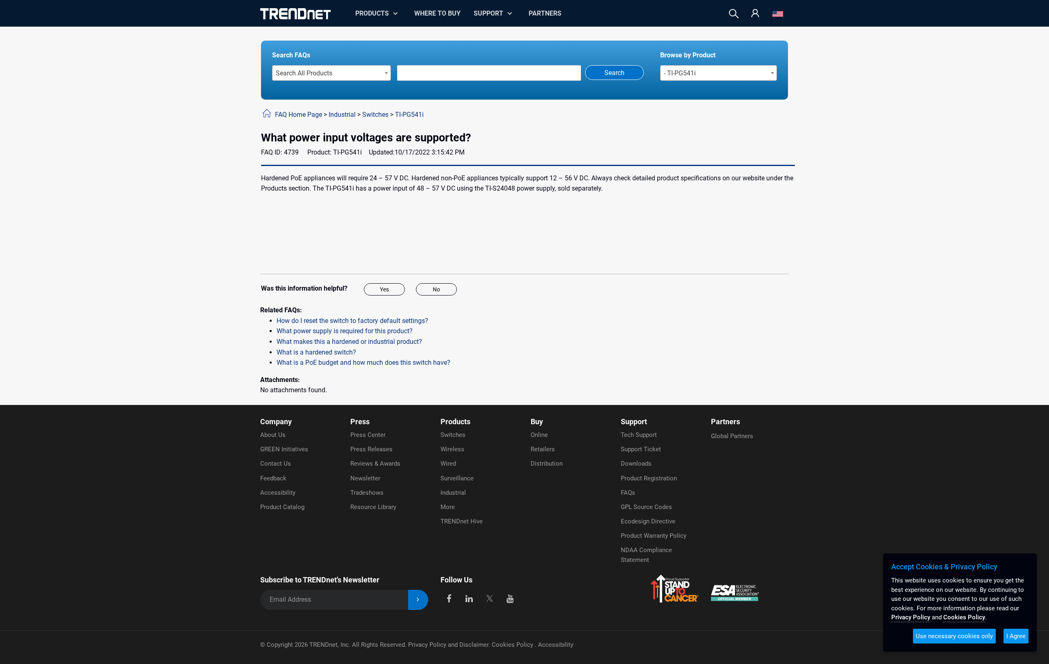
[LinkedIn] (469, 598)
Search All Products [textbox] (304, 73)
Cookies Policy (513, 644)
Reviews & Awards (375, 463)
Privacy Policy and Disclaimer (448, 644)
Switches (375, 114)
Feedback (273, 478)
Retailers (543, 449)
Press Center (368, 435)
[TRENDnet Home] (295, 13)
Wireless (452, 449)
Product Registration (649, 478)
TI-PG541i (409, 114)
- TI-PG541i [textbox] (680, 73)
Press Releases (371, 449)
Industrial (342, 114)
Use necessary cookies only (954, 636)
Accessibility (277, 492)
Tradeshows (367, 492)
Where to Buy (437, 13)
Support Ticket (641, 449)
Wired (448, 463)
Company (276, 421)
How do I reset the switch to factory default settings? (352, 321)
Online (539, 435)
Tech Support (639, 435)
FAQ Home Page (298, 114)
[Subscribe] (418, 600)
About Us (273, 435)
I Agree (1016, 636)
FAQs (628, 492)
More (447, 507)
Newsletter (365, 478)
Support (488, 13)
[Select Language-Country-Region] (778, 14)
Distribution (547, 463)
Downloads (636, 463)
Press (360, 421)
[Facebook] (448, 598)
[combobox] (331, 73)
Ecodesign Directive (648, 521)
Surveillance (457, 478)
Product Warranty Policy (653, 535)
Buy (537, 421)
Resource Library (373, 507)
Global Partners (732, 436)
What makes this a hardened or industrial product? (349, 342)
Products (455, 421)
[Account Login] (755, 14)
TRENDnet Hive (461, 521)
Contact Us (275, 463)
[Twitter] (489, 598)
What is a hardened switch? (316, 352)
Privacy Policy (910, 617)
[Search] (734, 14)
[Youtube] (510, 598)
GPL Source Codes (646, 507)
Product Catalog (282, 507)
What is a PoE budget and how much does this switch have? (363, 362)
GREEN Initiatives (284, 449)
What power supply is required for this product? (345, 331)
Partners (545, 13)
